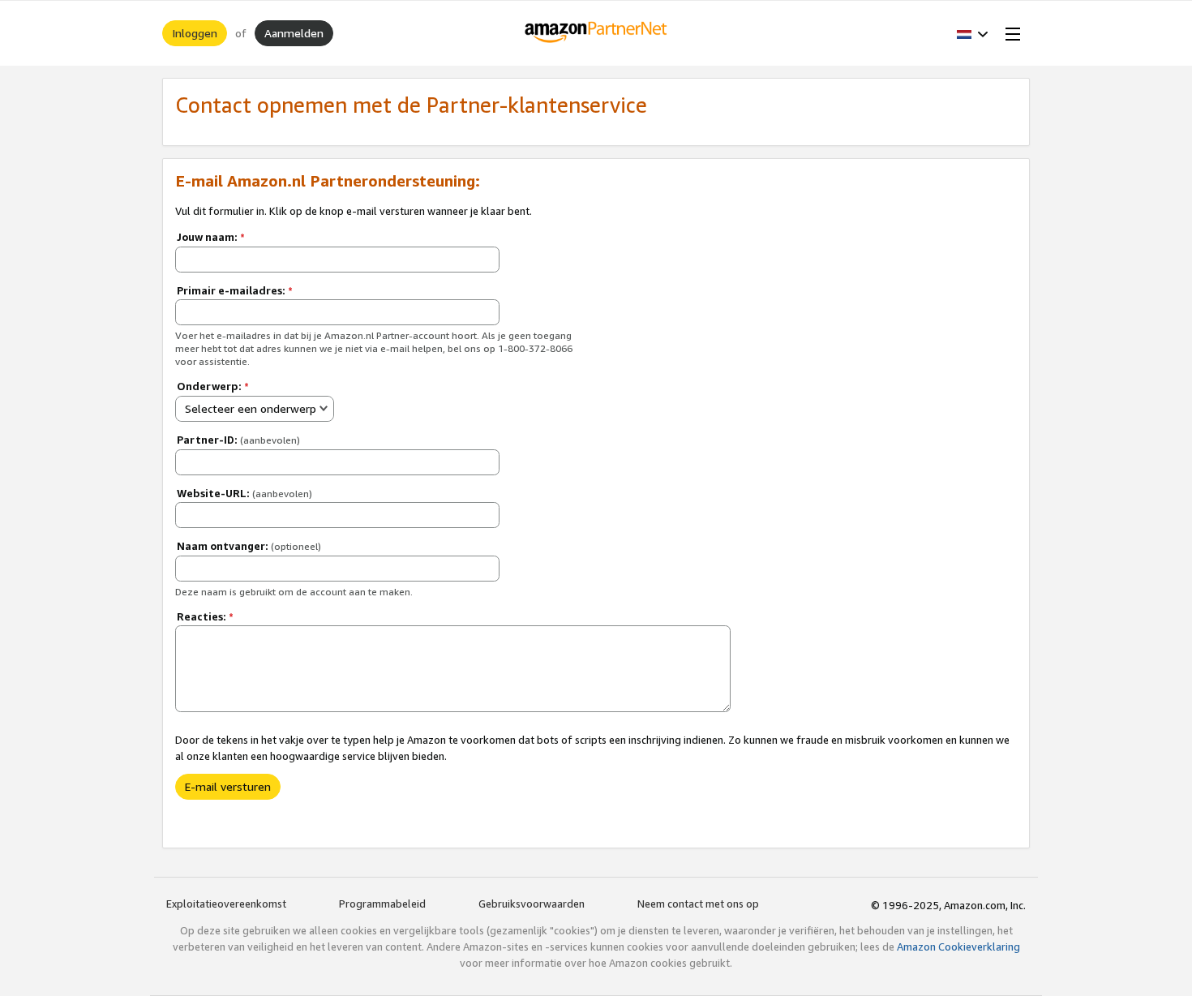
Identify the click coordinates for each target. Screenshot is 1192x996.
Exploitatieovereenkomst (226, 903)
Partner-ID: (238, 439)
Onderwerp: (213, 386)
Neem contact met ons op (698, 903)
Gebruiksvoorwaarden (531, 903)
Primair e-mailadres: (235, 290)
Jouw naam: (211, 236)
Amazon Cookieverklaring (958, 946)
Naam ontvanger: (249, 545)
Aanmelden (294, 33)
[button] (972, 33)
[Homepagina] (596, 33)
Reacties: (205, 616)
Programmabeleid (382, 903)
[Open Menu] (1009, 33)
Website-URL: (244, 493)
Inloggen (194, 33)
